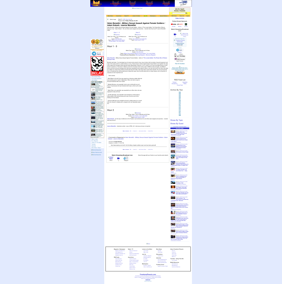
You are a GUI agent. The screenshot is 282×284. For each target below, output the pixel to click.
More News (110, 16)
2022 (180, 97)
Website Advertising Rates (162, 262)
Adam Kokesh (136, 39)
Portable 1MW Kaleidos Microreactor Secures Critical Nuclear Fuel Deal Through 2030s (97, 85)
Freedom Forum (160, 255)
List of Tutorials (174, 260)
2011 (180, 112)
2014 (180, 108)
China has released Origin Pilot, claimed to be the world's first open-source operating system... (99, 108)
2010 (180, 114)
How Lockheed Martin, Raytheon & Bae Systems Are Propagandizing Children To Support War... (180, 164)
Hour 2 (138, 32)
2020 (180, 100)
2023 (180, 96)
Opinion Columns (132, 267)
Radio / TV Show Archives (133, 261)
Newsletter (185, 82)
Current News (175, 126)
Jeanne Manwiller (143, 39)
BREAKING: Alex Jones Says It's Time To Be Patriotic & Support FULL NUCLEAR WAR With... (179, 219)
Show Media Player (96, 76)
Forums (176, 10)
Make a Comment (126, 131)
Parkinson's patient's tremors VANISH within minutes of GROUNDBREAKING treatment (97, 122)
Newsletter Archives (132, 263)
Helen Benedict (118, 39)
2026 (180, 92)
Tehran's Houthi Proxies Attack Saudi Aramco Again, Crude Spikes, (179, 140)
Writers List (174, 256)
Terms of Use (174, 253)
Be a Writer (145, 258)
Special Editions (163, 16)
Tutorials (93, 144)
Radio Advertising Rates (162, 261)
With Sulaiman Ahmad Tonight (182, 152)
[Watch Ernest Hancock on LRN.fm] (111, 158)
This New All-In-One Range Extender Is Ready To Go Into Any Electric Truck (97, 90)
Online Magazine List (118, 252)
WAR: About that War (127, 19)
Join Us (145, 16)
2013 (180, 110)
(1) (130, 131)
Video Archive (179, 18)
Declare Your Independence (134, 253)
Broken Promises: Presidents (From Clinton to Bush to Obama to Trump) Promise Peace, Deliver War (179, 206)
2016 (180, 105)
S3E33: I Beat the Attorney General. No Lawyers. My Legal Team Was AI (97, 131)
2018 (180, 103)
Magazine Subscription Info (120, 250)
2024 (180, 95)
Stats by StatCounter (148, 281)
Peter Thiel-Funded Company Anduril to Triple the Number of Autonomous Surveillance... (97, 104)
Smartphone (174, 83)
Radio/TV (126, 16)
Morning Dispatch (140, 55)
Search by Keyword (132, 258)
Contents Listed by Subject (134, 260)
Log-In (182, 9)
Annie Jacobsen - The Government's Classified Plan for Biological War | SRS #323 (179, 199)
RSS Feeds (174, 16)
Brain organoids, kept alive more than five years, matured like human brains (97, 118)
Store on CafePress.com (148, 266)
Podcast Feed (117, 266)
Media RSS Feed (118, 261)
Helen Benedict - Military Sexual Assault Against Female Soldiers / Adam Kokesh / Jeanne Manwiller (138, 138)
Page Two (159, 250)
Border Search (138, 40)
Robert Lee (173, 159)
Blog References (174, 265)
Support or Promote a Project (163, 266)
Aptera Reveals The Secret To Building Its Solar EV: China (99, 93)
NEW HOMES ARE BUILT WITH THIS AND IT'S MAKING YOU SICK (97, 127)
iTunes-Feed (180, 85)
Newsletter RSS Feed (119, 263)
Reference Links (132, 269)
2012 (180, 111)
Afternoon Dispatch (151, 55)
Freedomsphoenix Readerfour (176, 135)
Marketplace (153, 16)
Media (185, 83)
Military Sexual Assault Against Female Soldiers (135, 53)
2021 (180, 99)
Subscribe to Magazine (147, 255)
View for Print (150, 131)
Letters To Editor (136, 16)
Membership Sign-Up (147, 257)
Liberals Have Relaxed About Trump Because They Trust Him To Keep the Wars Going (179, 238)
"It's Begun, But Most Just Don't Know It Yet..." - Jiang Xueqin (179, 171)
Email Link (135, 131)
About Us (182, 16)
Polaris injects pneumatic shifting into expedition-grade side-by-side (97, 136)
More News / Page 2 (96, 147)
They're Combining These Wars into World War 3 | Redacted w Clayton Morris (179, 177)
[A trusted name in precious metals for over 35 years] (97, 49)
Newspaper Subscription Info (120, 253)
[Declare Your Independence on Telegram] (97, 53)
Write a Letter (95, 139)
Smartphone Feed (118, 264)
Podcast (174, 82)
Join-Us (177, 9)
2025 (180, 93)
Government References (176, 266)
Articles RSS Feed (118, 258)
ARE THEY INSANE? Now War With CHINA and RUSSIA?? (182, 193)
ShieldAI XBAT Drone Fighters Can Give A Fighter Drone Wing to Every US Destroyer (97, 114)
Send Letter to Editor (142, 131)
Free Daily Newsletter (96, 78)
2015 (180, 107)
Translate (182, 10)
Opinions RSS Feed (118, 260)
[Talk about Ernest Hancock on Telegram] (126, 158)
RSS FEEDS (94, 80)
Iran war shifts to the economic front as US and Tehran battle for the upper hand (179, 133)
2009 (180, 115)
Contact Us (174, 252)
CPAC (142, 40)
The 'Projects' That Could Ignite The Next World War (181, 188)
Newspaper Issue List (119, 255)
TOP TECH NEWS (96, 82)
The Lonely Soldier (120, 41)
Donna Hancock (173, 153)
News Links (131, 264)
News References (175, 263)
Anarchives (118, 16)
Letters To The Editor (96, 142)
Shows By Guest (176, 123)
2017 (180, 104)
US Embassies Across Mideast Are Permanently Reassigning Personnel (181, 146)
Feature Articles (132, 266)
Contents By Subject (182, 126)
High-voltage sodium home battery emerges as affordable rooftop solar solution (97, 98)
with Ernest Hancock (132, 255)
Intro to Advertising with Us (162, 259)
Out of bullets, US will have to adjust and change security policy (182, 157)
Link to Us (145, 261)
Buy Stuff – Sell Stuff (147, 265)
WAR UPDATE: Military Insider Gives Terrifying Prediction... (182, 232)
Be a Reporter (95, 141)
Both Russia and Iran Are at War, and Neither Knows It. (181, 213)
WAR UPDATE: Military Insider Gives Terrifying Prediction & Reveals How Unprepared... (180, 226)
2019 (180, 101)
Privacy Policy (174, 255)
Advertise (94, 146)
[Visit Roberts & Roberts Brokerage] (97, 41)
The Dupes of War (179, 183)
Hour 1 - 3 (117, 32)
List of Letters (146, 250)
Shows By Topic (176, 120)
